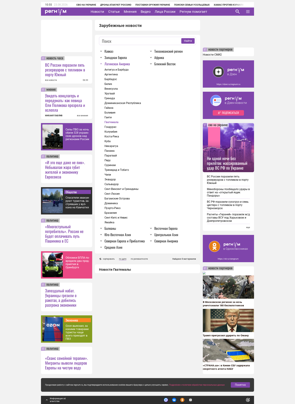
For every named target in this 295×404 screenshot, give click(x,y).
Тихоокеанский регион (168, 51)
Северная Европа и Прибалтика (124, 240)
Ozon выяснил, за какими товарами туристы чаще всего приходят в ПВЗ (77, 332)
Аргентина (111, 74)
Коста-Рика (111, 136)
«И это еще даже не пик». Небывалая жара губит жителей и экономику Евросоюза (65, 169)
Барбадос (110, 79)
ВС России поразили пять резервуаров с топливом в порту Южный (65, 69)
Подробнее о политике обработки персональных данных (197, 385)
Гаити (108, 117)
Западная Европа (115, 57)
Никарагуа (111, 146)
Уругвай (109, 93)
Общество (71, 192)
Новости (97, 12)
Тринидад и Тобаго (116, 169)
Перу (107, 160)
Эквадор (110, 179)
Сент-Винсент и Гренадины (121, 189)
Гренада (109, 98)
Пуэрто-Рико (112, 208)
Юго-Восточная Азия (117, 234)
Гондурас (110, 127)
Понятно (240, 384)
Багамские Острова (117, 198)
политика (52, 156)
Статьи (114, 12)
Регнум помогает (193, 12)
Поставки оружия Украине (152, 4)
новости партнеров (220, 50)
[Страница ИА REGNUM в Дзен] (190, 400)
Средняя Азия (113, 247)
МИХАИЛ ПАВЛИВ (53, 115)
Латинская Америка (117, 63)
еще (248, 227)
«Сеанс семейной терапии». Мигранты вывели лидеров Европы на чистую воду (66, 363)
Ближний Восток (164, 63)
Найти (188, 40)
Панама (109, 150)
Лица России (165, 12)
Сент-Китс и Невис (116, 217)
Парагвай (110, 155)
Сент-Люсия (112, 193)
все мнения (82, 115)
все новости (51, 80)
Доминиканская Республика (122, 103)
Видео (146, 12)
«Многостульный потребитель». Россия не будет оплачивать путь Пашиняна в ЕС (64, 233)
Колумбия (110, 131)
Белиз (108, 84)
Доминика (111, 203)
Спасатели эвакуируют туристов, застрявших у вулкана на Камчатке (77, 202)
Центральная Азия (166, 234)
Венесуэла (111, 88)
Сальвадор (111, 184)
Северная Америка (166, 240)
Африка (159, 57)
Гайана (108, 107)
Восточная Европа (166, 228)
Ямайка (109, 222)
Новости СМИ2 (212, 54)
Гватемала (111, 122)
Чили (107, 174)
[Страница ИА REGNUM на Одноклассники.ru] (182, 400)
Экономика (72, 320)
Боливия (109, 112)
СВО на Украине (86, 4)
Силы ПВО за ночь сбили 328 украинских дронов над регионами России (77, 134)
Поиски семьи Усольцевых (192, 4)
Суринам (110, 165)
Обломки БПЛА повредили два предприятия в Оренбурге (77, 262)
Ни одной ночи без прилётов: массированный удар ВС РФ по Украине (227, 163)
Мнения (130, 12)
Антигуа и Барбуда (116, 69)
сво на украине (218, 125)
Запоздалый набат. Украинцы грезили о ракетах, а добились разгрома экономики (60, 297)
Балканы (110, 228)
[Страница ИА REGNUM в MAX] (166, 400)
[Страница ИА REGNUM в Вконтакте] (174, 400)
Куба (107, 141)
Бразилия (110, 212)
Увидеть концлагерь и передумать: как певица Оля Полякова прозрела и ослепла (65, 102)
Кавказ (108, 51)
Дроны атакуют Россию (115, 4)
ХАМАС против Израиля (228, 4)
